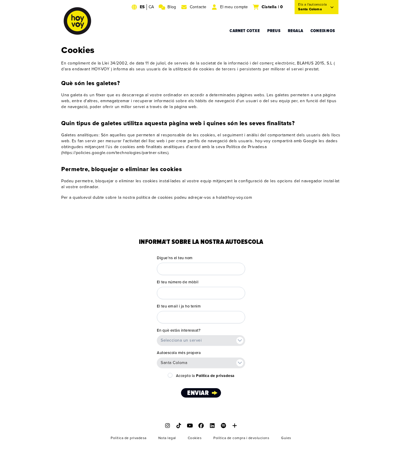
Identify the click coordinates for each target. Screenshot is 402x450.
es (142, 6)
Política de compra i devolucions (241, 438)
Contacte (198, 6)
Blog (171, 6)
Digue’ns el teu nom (175, 258)
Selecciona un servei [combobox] (181, 340)
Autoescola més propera (179, 352)
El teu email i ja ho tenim (179, 306)
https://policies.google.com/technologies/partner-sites (114, 152)
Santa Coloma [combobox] (174, 362)
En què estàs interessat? (178, 330)
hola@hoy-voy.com (234, 197)
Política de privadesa (129, 438)
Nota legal (167, 438)
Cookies (195, 438)
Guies (286, 438)
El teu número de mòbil (177, 282)
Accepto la (205, 375)
